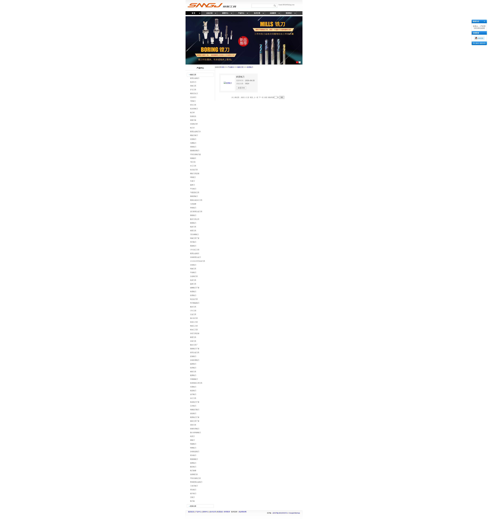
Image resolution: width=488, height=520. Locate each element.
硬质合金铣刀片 (195, 131)
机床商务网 (242, 512)
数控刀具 (193, 307)
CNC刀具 (193, 310)
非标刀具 (193, 341)
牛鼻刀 (192, 181)
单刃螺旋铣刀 (194, 303)
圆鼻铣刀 (193, 364)
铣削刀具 (193, 75)
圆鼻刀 (192, 185)
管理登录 (227, 512)
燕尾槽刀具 (194, 474)
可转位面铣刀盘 (195, 154)
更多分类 (193, 506)
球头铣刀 (193, 490)
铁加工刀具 (194, 330)
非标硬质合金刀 (195, 257)
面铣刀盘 (193, 120)
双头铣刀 (193, 455)
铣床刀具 (193, 227)
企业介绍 (209, 13)
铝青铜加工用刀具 (196, 383)
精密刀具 (193, 230)
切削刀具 (193, 425)
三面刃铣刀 (194, 486)
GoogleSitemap (294, 513)
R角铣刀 (193, 177)
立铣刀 (192, 497)
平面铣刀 (193, 272)
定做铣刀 (193, 356)
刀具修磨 (193, 204)
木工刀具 (193, 166)
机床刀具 (193, 280)
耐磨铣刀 (193, 375)
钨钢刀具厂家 (194, 238)
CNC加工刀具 (194, 250)
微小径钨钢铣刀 (195, 432)
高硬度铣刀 (194, 196)
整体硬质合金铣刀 (196, 482)
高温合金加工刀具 (196, 200)
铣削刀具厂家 (194, 421)
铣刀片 (192, 128)
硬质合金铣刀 (194, 78)
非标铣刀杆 (194, 124)
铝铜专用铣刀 (194, 429)
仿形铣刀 (193, 139)
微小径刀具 (194, 318)
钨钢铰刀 (193, 448)
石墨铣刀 (193, 387)
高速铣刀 (193, 246)
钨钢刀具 (193, 269)
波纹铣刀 (193, 413)
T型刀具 (193, 162)
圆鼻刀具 (193, 284)
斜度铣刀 (193, 295)
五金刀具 (193, 314)
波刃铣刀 (193, 394)
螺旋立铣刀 (194, 135)
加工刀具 (193, 398)
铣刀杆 (192, 112)
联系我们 (289, 13)
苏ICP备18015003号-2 (280, 513)
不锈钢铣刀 (194, 379)
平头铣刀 (193, 189)
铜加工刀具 (194, 326)
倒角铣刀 (193, 147)
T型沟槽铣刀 (194, 234)
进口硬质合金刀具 (196, 211)
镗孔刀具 (193, 105)
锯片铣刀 (193, 493)
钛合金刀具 (194, 170)
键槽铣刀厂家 (194, 288)
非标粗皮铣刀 (194, 451)
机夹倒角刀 (194, 109)
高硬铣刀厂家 (194, 349)
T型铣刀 (193, 101)
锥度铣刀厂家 (194, 417)
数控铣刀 (193, 467)
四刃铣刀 (193, 242)
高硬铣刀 (193, 215)
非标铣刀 (193, 265)
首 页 (193, 13)
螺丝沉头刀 (194, 93)
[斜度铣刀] (228, 83)
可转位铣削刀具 (195, 478)
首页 (222, 67)
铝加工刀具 (194, 322)
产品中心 (241, 13)
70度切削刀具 (194, 192)
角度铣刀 (193, 291)
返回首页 (191, 512)
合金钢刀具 (194, 276)
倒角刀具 (193, 86)
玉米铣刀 (193, 406)
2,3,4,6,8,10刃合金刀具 (197, 261)
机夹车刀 (193, 82)
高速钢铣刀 (194, 459)
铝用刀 (192, 436)
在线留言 (273, 13)
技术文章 (257, 13)
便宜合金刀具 (194, 352)
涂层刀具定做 (194, 333)
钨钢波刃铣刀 (194, 410)
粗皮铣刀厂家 (194, 402)
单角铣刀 (193, 208)
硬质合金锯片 (194, 253)
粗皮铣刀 (193, 390)
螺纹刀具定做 (194, 173)
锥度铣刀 (193, 223)
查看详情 (241, 88)
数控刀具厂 (194, 345)
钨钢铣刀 (193, 444)
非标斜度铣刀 (194, 360)
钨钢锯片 (193, 158)
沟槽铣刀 (193, 143)
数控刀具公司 (194, 219)
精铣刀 (192, 440)
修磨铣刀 (193, 463)
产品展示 (231, 67)
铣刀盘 (192, 501)
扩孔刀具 (193, 90)
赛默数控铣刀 (194, 150)
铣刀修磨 (193, 470)
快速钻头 (193, 116)
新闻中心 (225, 13)
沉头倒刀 (193, 97)
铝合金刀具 (194, 299)
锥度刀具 (193, 337)
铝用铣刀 (193, 368)
